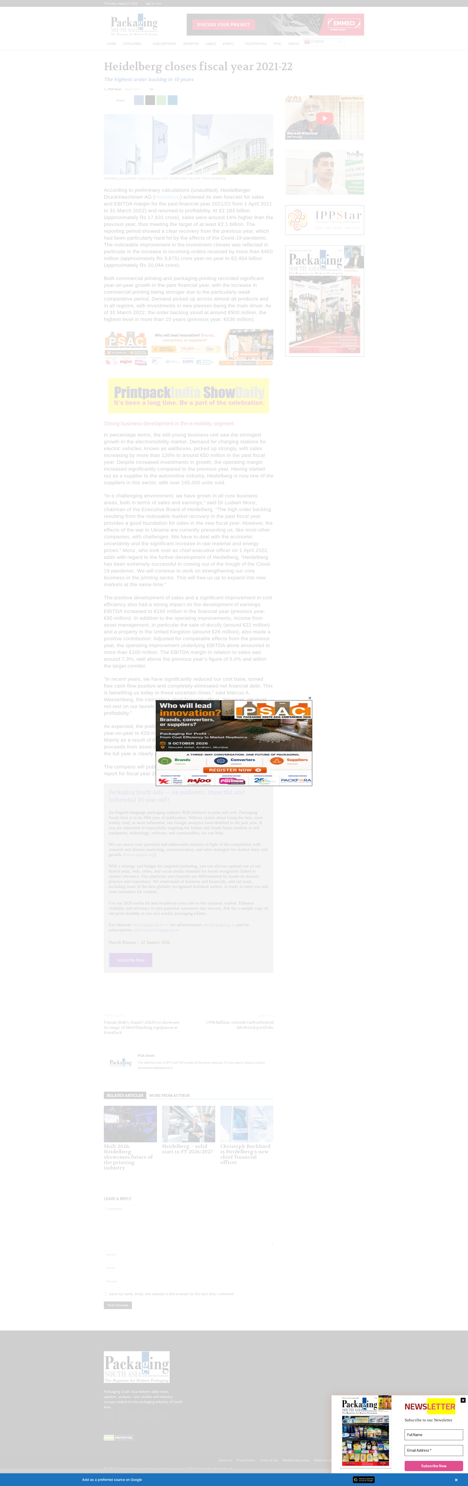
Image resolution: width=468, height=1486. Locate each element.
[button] (234, 1479)
